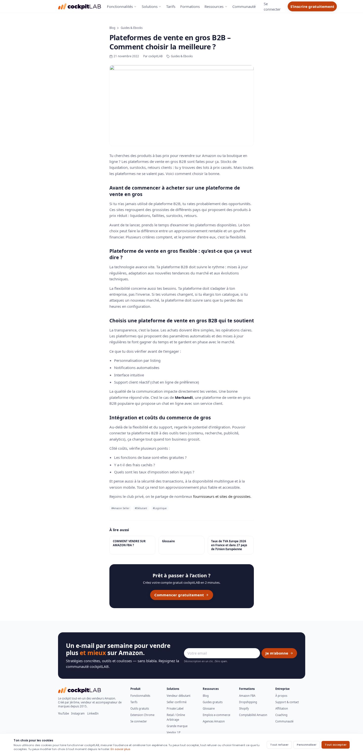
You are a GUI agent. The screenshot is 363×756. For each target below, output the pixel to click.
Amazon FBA (247, 696)
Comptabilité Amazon (253, 715)
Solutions (150, 6)
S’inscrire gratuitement (312, 6)
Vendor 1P (174, 732)
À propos (281, 696)
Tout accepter (335, 745)
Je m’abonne (276, 653)
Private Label (175, 708)
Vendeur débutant (178, 696)
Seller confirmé (176, 702)
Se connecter (138, 721)
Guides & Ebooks (131, 28)
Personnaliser (306, 745)
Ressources (213, 6)
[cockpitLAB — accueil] (79, 6)
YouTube (63, 713)
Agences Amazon (214, 721)
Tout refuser (279, 745)
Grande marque (177, 726)
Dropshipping (248, 702)
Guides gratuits (212, 702)
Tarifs (170, 6)
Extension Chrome (142, 715)
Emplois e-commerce (216, 715)
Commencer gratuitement (179, 594)
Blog (112, 28)
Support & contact (287, 702)
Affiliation (281, 708)
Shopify (244, 708)
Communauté (244, 6)
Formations (190, 6)
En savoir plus (120, 749)
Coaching (281, 715)
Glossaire (209, 708)
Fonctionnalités (120, 6)
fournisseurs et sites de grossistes (221, 496)
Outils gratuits (139, 708)
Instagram (78, 713)
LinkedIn (93, 713)
